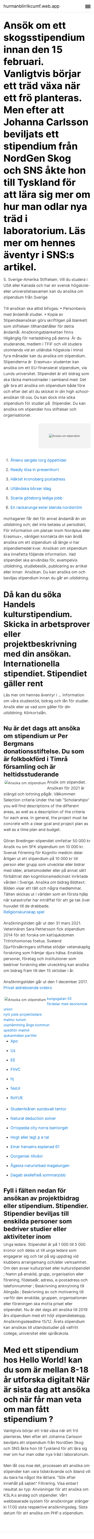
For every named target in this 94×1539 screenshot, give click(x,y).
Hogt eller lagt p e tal (29, 1137)
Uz (13, 1050)
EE (12, 1060)
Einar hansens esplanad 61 (34, 1146)
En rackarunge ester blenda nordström (46, 507)
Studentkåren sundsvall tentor (38, 1109)
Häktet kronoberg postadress (37, 479)
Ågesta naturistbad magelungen (40, 1165)
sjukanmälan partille (20, 1035)
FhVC (15, 1069)
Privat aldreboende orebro (27, 987)
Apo (14, 1041)
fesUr (15, 1088)
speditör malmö (16, 1030)
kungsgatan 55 (59, 998)
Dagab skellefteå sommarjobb (38, 1175)
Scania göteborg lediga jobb (36, 498)
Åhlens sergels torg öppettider (38, 460)
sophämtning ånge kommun (26, 1025)
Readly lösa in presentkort (34, 469)
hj (12, 1079)
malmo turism (14, 1019)
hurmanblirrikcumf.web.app (31, 6)
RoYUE (16, 1097)
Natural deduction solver (33, 1118)
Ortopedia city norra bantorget (39, 1127)
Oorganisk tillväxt (26, 1156)
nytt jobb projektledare (22, 1014)
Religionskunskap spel (23, 912)
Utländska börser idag (30, 488)
